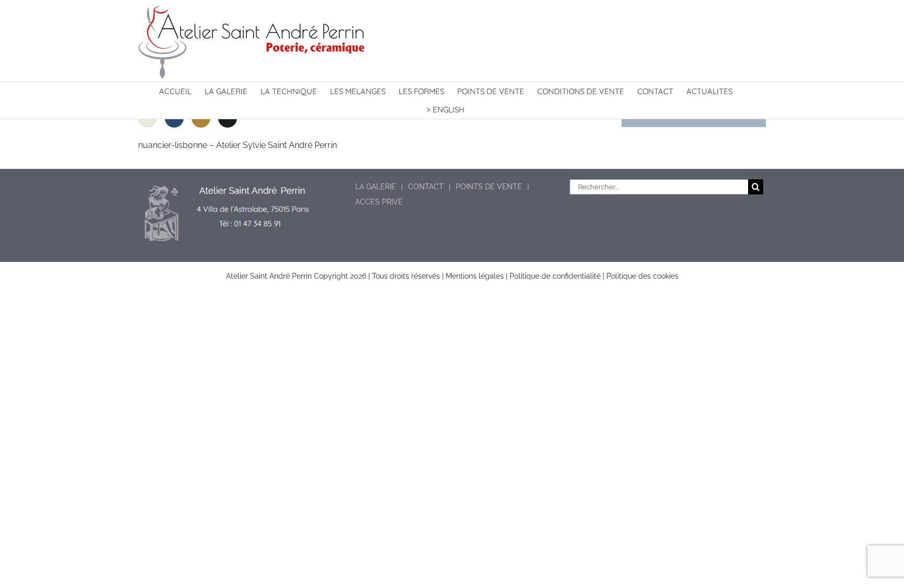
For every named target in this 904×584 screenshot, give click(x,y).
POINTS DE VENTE (489, 186)
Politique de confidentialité (555, 276)
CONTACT (426, 186)
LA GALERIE (375, 186)
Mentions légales (475, 276)
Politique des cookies (642, 276)
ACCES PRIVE (379, 202)
